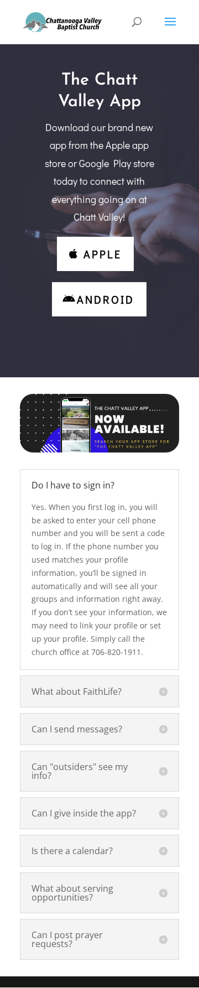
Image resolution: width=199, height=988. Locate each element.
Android (105, 299)
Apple (102, 254)
